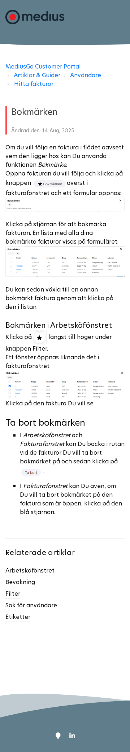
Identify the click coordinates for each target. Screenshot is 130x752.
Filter (12, 594)
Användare (85, 75)
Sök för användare (31, 605)
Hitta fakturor (33, 84)
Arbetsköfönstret (30, 570)
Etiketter (17, 617)
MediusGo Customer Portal (43, 66)
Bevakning (20, 582)
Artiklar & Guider (37, 75)
